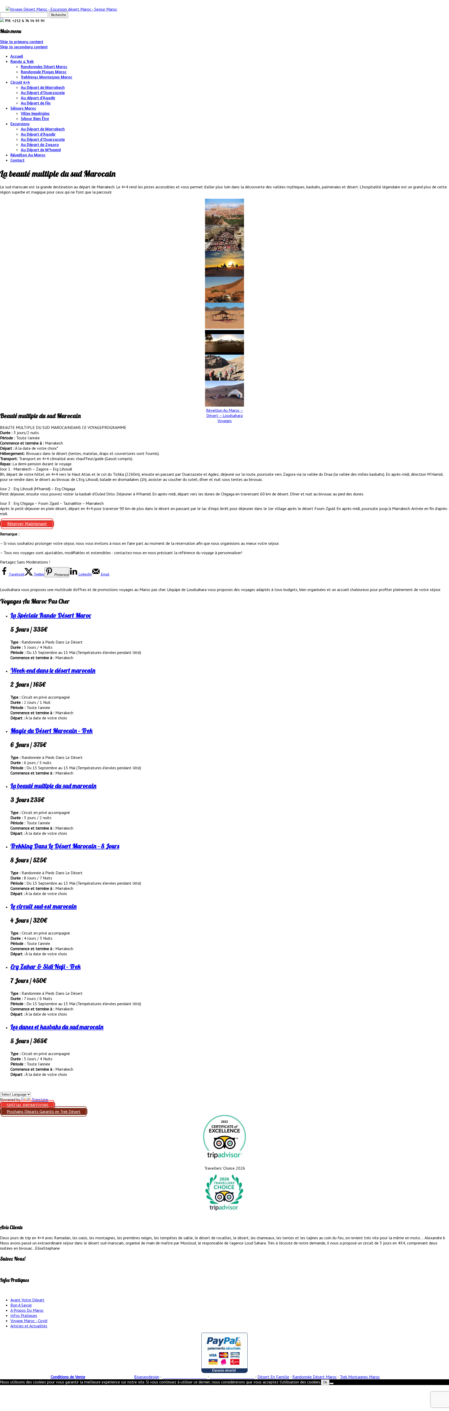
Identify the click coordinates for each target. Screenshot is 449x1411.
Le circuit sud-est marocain (43, 906)
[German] (9, 1088)
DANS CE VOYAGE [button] (86, 427)
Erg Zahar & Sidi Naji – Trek (45, 966)
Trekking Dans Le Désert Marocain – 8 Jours (64, 846)
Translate (39, 1099)
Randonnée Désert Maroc (314, 1376)
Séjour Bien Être (35, 118)
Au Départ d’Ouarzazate (43, 92)
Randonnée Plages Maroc (44, 71)
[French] (15, 1088)
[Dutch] (21, 1088)
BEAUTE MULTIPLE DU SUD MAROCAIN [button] (35, 427)
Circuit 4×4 (20, 82)
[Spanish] (3, 1088)
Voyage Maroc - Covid (28, 1320)
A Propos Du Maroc (27, 1310)
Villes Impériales (35, 113)
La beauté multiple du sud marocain (53, 786)
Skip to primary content (21, 41)
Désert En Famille (273, 1376)
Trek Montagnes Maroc (360, 1376)
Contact (17, 160)
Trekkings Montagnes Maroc (46, 77)
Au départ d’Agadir (38, 97)
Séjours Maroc (23, 108)
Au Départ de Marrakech (43, 87)
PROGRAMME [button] (114, 427)
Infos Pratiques (23, 1315)
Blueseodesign (146, 1376)
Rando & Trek (22, 61)
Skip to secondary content (24, 46)
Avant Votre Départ (27, 1299)
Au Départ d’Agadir (38, 134)
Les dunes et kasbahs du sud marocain (56, 1027)
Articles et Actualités (28, 1325)
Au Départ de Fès (36, 102)
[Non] (331, 1383)
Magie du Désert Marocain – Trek (51, 730)
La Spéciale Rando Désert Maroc (50, 615)
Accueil (16, 56)
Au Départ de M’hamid (41, 149)
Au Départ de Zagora (40, 144)
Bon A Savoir (21, 1305)
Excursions (20, 123)
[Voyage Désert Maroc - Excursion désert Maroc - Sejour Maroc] (61, 9)
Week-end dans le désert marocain (52, 670)
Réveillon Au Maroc (27, 154)
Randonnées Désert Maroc (44, 66)
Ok (325, 1382)
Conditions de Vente (68, 1376)
